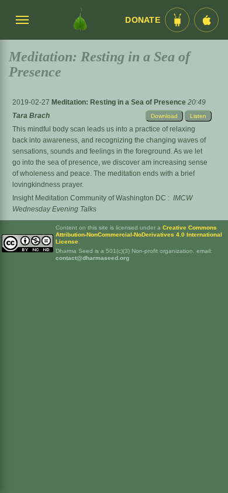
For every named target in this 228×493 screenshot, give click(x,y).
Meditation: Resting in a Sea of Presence (119, 102)
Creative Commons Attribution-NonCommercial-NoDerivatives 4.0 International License (139, 234)
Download (164, 116)
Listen (198, 116)
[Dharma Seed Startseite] (80, 20)
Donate (142, 20)
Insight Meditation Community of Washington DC (89, 198)
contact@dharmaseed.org (92, 258)
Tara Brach (31, 116)
